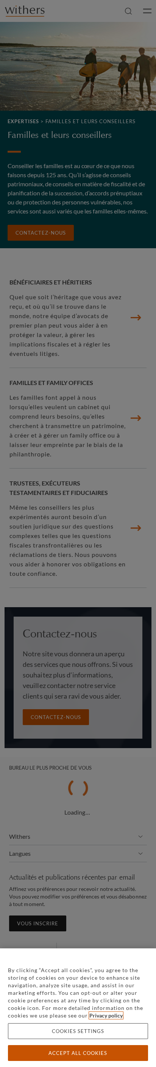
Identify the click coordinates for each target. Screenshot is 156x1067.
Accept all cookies (77, 1053)
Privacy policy (106, 1015)
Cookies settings (78, 1031)
